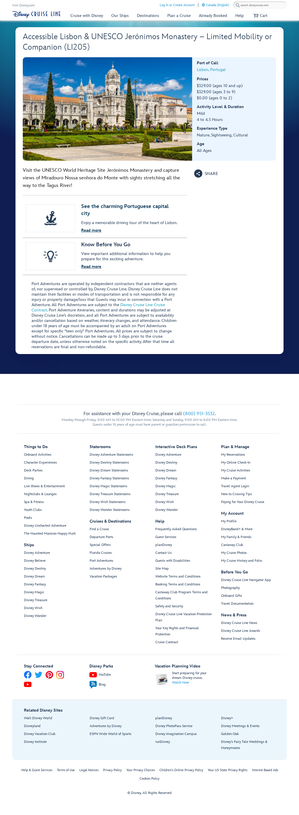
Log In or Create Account (177, 5)
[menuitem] (203, 4)
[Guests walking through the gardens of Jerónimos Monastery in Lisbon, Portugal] (107, 109)
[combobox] (260, 5)
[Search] (238, 5)
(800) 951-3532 (199, 414)
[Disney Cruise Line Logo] (36, 15)
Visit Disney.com (23, 5)
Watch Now (180, 682)
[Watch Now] (162, 678)
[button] (259, 16)
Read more (91, 230)
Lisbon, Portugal (211, 69)
